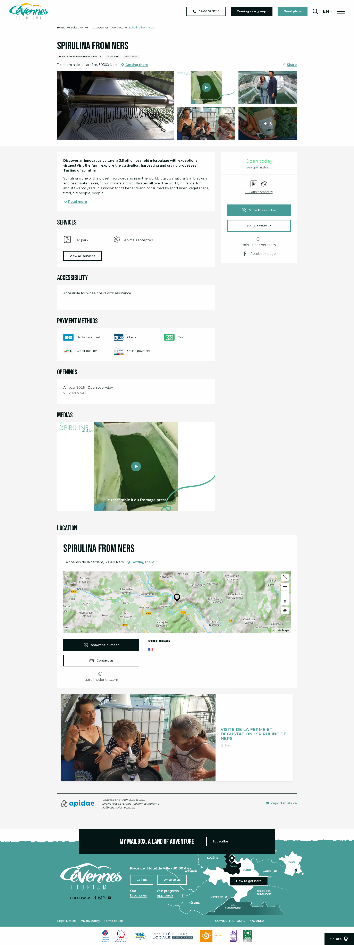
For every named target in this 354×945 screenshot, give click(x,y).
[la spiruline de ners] (136, 466)
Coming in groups (230, 920)
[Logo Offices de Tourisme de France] (105, 936)
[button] (315, 11)
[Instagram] (100, 898)
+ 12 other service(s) (259, 192)
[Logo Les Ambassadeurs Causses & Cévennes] (233, 936)
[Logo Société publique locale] (173, 935)
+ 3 (267, 123)
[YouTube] (110, 898)
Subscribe (220, 841)
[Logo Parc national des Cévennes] (212, 936)
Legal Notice (66, 920)
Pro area (256, 920)
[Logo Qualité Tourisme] (122, 936)
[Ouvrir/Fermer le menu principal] (341, 11)
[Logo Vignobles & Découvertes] (247, 936)
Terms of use (113, 920)
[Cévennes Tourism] (28, 11)
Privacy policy (89, 920)
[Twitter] (105, 898)
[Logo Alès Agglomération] (140, 936)
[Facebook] (95, 898)
